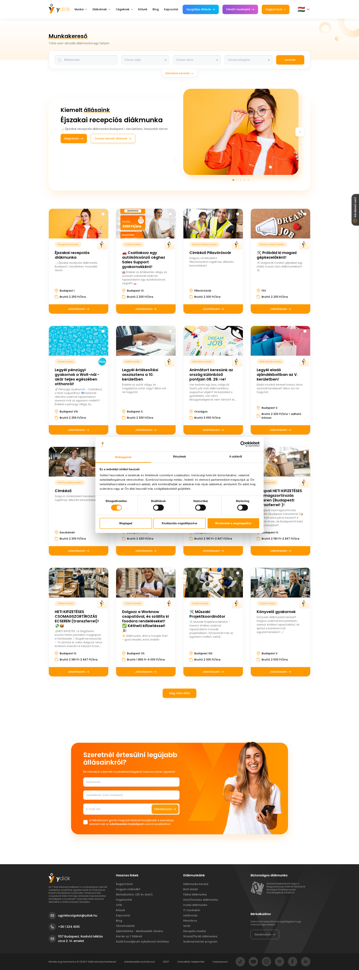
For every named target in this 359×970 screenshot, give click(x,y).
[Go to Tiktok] (240, 961)
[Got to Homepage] (59, 8)
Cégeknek (122, 9)
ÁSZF (166, 961)
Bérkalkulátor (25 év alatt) (134, 894)
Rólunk (142, 9)
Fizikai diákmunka (195, 894)
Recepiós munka (194, 931)
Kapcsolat (171, 9)
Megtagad (125, 523)
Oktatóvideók (125, 926)
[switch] (158, 508)
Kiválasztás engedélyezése (179, 523)
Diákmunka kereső (195, 884)
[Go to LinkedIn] (305, 961)
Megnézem (71, 138)
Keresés (290, 60)
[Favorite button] (103, 214)
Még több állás (179, 693)
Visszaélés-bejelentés (190, 961)
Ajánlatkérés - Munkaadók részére (139, 931)
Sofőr (187, 926)
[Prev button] (181, 131)
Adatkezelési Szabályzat (127, 824)
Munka (79, 9)
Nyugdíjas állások (198, 9)
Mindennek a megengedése (233, 523)
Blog (156, 9)
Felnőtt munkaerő (238, 9)
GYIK (119, 905)
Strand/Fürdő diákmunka (200, 936)
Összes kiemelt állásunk (111, 138)
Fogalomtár (124, 900)
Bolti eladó (190, 889)
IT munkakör (191, 910)
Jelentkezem (76, 309)
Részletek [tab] (179, 456)
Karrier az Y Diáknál (129, 936)
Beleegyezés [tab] (123, 457)
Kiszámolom (262, 934)
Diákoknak (100, 9)
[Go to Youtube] (253, 961)
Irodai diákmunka (195, 905)
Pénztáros (190, 921)
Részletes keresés (177, 73)
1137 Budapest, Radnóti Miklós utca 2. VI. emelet (80, 938)
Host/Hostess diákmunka (200, 900)
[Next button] (299, 131)
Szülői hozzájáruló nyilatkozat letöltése (142, 941)
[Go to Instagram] (266, 961)
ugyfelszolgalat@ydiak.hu (77, 915)
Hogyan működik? (128, 889)
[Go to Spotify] (279, 961)
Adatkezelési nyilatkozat (139, 961)
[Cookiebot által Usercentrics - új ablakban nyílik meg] (243, 444)
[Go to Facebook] (292, 961)
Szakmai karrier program (200, 941)
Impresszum (220, 961)
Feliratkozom (163, 809)
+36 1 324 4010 (69, 927)
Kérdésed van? (355, 207)
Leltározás (190, 915)
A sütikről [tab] (235, 456)
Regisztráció (274, 9)
